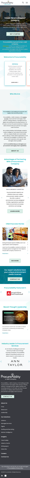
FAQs (2, 407)
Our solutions (5, 417)
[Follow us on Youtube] (5, 476)
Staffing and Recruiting (7, 429)
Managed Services (6, 423)
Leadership (4, 412)
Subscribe (4, 449)
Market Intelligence (6, 432)
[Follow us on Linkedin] (2, 476)
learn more (14, 82)
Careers (3, 453)
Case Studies (4, 440)
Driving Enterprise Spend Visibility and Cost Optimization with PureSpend (13, 243)
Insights (4, 437)
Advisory (3, 420)
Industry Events (5, 443)
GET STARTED (15, 34)
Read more (6, 46)
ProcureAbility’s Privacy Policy (15, 468)
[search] (23, 2)
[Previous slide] (1, 292)
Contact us (15, 279)
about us (15, 151)
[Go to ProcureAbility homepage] (15, 376)
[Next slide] (29, 292)
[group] (15, 293)
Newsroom (4, 409)
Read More (5, 253)
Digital (3, 426)
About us (4, 403)
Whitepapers (5, 446)
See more (15, 261)
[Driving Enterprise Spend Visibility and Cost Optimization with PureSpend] (15, 233)
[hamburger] (27, 2)
